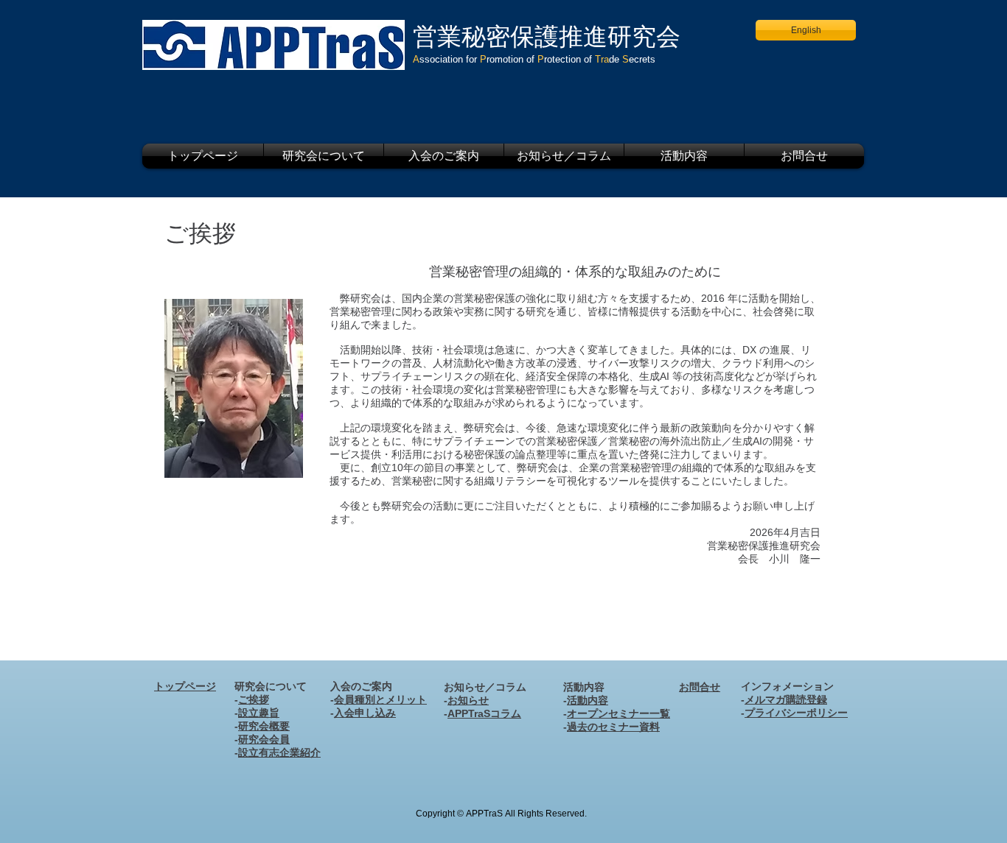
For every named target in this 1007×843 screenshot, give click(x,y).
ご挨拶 (253, 699)
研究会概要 (264, 726)
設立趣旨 (258, 713)
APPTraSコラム (484, 713)
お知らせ (468, 700)
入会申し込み (365, 713)
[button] (323, 156)
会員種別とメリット (380, 699)
